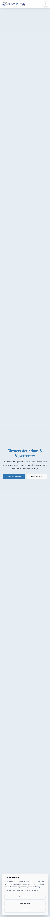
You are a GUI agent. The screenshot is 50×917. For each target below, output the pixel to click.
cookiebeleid (20, 890)
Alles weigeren (25, 903)
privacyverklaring (32, 890)
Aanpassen (25, 910)
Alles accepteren (25, 897)
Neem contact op (37, 476)
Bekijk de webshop (14, 476)
